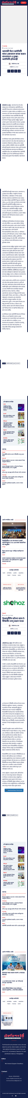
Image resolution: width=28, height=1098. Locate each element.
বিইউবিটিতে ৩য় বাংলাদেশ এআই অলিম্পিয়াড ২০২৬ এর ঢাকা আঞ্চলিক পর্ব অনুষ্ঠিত (14, 543)
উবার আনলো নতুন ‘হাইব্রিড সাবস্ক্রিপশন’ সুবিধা (13, 552)
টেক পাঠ (4, 458)
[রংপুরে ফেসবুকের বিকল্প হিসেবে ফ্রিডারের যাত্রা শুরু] (21, 432)
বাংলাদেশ (18, 363)
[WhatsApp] (19, 71)
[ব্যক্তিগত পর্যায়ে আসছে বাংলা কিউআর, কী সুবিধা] (21, 440)
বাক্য (4, 404)
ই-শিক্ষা (3, 547)
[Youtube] (15, 1096)
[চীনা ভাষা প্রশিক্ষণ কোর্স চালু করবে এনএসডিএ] (21, 415)
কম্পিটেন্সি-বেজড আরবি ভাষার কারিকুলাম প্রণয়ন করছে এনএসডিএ (12, 477)
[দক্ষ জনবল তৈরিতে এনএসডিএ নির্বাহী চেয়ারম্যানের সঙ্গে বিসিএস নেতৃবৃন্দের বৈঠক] (21, 424)
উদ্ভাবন (5, 430)
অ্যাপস (3, 555)
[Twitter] (12, 71)
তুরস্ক (14, 363)
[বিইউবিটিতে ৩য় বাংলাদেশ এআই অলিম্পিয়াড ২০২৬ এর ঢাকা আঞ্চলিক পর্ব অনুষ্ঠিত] (14, 530)
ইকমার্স (3, 452)
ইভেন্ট (4, 413)
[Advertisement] (14, 90)
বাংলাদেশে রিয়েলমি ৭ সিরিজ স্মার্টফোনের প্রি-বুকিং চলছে (21, 589)
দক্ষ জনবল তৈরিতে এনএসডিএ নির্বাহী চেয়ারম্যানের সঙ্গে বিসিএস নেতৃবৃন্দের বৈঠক (9, 425)
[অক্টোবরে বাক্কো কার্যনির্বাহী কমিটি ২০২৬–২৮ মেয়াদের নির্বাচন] (21, 407)
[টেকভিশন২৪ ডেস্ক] (10, 64)
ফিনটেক (5, 438)
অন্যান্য (3, 470)
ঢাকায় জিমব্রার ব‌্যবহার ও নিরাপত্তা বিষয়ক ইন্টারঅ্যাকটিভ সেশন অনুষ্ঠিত (12, 467)
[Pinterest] (15, 71)
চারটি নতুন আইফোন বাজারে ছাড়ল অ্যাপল (7, 588)
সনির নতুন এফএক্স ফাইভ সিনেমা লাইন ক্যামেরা (14, 472)
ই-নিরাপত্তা (4, 464)
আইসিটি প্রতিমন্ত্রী (9, 363)
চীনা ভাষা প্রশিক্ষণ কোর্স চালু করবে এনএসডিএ (9, 416)
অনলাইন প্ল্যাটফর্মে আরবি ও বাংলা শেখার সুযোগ (12, 483)
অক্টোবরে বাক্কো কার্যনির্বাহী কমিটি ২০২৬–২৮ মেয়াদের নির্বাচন (7, 408)
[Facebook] (8, 71)
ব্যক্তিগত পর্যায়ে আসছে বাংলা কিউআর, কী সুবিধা (8, 441)
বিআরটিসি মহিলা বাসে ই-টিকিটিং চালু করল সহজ (13, 455)
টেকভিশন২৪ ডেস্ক (15, 63)
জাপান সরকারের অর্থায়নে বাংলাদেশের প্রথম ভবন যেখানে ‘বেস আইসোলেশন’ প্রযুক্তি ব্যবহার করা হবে (13, 560)
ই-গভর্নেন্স (4, 46)
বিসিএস (5, 421)
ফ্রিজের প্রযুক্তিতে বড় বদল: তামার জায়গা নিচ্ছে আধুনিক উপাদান (13, 461)
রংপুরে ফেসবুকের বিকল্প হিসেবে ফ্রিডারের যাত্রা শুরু (8, 433)
